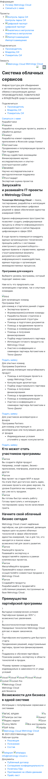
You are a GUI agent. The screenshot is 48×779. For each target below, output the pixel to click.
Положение (13, 743)
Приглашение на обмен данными (24, 772)
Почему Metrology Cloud (18, 4)
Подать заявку (9, 360)
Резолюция (13, 740)
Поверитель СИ (13, 55)
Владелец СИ (12, 52)
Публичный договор (18, 762)
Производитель (13, 48)
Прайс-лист (13, 775)
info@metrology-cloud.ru (14, 756)
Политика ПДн (15, 768)
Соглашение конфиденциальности (25, 765)
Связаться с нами (14, 8)
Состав (11, 747)
